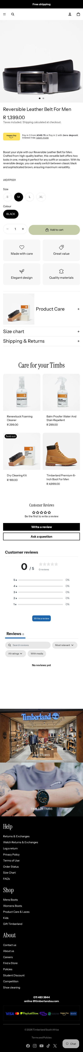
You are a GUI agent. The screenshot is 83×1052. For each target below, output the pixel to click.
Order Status (11, 866)
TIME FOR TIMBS (42, 809)
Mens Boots (10, 899)
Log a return (10, 848)
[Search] (12, 14)
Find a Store (10, 963)
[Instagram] (34, 1046)
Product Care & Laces (16, 912)
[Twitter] (55, 1046)
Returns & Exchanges (16, 836)
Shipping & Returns (23, 341)
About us (8, 951)
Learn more (42, 137)
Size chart (13, 331)
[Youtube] (41, 1046)
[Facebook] (28, 1046)
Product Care (50, 309)
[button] (41, 580)
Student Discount (14, 975)
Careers (8, 957)
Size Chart (9, 872)
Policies (7, 969)
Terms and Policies (42, 1037)
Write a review (41, 618)
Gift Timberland (12, 924)
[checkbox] (37, 653)
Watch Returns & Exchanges (20, 842)
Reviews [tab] (15, 633)
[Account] (70, 14)
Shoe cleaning (11, 987)
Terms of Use (11, 860)
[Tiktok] (48, 1046)
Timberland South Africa (46, 1029)
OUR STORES (41, 755)
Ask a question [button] (41, 536)
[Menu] (4, 14)
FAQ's (6, 878)
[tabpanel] (41, 674)
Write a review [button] (41, 527)
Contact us (9, 945)
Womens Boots (12, 906)
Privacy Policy (11, 854)
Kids (5, 918)
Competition (10, 981)
